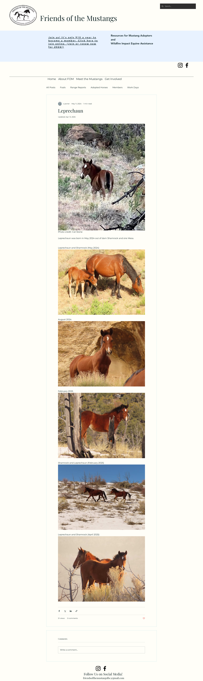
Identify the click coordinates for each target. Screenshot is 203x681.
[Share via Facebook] (59, 611)
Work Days (133, 87)
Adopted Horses (99, 87)
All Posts (50, 87)
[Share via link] (76, 611)
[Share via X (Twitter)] (65, 611)
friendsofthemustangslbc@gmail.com (103, 678)
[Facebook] (105, 668)
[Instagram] (98, 668)
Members (117, 87)
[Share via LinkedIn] (71, 611)
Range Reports (78, 87)
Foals (63, 87)
